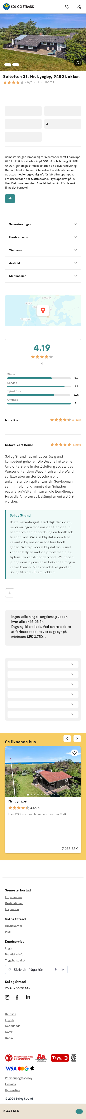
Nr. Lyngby (17, 801)
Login (8, 948)
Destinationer (14, 903)
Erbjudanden (13, 897)
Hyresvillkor (12, 1090)
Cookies (10, 1084)
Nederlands (12, 1026)
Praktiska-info (14, 954)
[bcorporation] (74, 1061)
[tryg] (61, 1061)
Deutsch (10, 1014)
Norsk (9, 1032)
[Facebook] (20, 997)
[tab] (28, 794)
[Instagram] (9, 997)
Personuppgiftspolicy (18, 1078)
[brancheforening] (19, 1061)
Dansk (9, 1038)
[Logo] (17, 6)
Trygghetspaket (15, 961)
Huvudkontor (13, 926)
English (9, 1020)
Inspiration (12, 909)
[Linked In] (30, 997)
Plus (7, 932)
